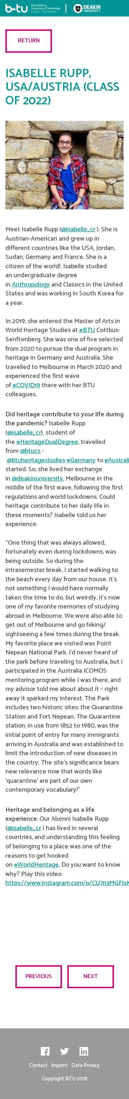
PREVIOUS (38, 976)
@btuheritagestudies (36, 460)
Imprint (59, 1065)
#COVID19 (26, 385)
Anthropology (31, 284)
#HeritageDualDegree (47, 442)
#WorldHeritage (36, 864)
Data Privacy (85, 1065)
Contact (38, 1065)
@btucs (30, 451)
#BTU (87, 330)
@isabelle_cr (78, 229)
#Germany (81, 460)
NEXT (90, 976)
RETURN (29, 41)
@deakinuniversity (37, 478)
